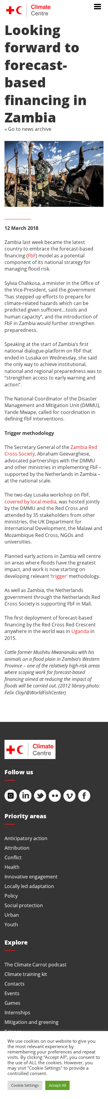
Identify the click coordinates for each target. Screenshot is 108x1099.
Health (12, 867)
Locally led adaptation (29, 886)
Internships (17, 1012)
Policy (11, 895)
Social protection (23, 905)
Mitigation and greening (31, 1022)
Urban (11, 915)
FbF (32, 255)
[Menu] (98, 6)
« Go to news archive (27, 129)
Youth (11, 924)
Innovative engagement (31, 876)
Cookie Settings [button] (25, 1085)
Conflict (13, 857)
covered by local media (30, 501)
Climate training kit (25, 974)
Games (12, 1003)
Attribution (16, 848)
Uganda (80, 631)
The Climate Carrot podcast (35, 964)
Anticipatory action (25, 838)
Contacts (14, 983)
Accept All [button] (57, 1085)
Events (12, 993)
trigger (59, 576)
